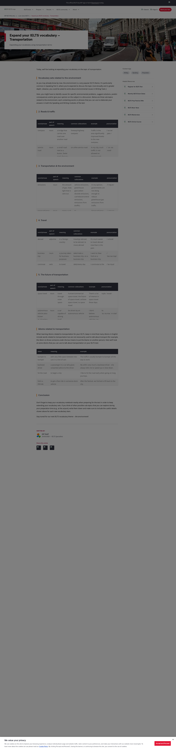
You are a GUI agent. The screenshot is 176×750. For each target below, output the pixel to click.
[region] (88, 743)
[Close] (173, 740)
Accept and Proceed (162, 743)
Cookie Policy (43, 746)
